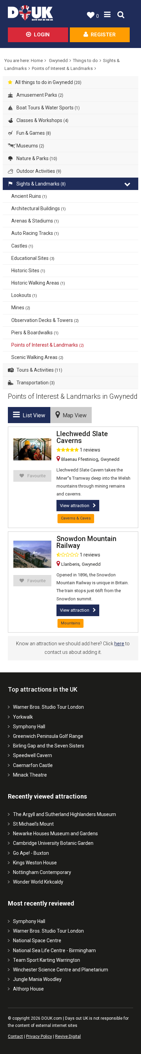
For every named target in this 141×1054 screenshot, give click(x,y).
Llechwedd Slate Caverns (82, 437)
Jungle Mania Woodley (37, 979)
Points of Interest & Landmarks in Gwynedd (73, 396)
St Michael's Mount (33, 824)
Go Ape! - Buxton (31, 853)
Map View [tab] (73, 415)
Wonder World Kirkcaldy (38, 882)
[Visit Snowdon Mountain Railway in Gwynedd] (32, 554)
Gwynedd (58, 60)
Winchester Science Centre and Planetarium (60, 969)
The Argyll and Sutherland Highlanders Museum (64, 814)
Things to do (85, 60)
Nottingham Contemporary (42, 872)
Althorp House (28, 989)
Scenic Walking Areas (37, 357)
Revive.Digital (68, 1036)
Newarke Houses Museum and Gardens (55, 833)
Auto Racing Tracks (35, 233)
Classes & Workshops (41, 120)
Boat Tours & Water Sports (47, 107)
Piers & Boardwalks (35, 332)
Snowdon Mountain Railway (86, 542)
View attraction (74, 505)
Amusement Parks (39, 95)
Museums (29, 145)
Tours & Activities (38, 370)
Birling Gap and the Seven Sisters (48, 745)
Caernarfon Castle (33, 765)
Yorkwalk (23, 717)
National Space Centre (37, 940)
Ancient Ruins (29, 196)
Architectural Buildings (38, 208)
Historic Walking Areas (38, 283)
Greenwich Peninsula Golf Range (48, 736)
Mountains (70, 623)
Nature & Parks (36, 158)
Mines (20, 307)
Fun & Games (33, 133)
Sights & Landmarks (40, 184)
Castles (22, 246)
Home (37, 60)
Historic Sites (28, 270)
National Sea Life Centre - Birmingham (54, 950)
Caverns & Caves (76, 518)
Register (103, 35)
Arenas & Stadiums (35, 221)
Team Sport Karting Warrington (46, 960)
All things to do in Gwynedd (48, 82)
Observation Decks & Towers (45, 320)
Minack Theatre (30, 775)
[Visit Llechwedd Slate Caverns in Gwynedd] (32, 449)
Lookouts (24, 295)
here (119, 643)
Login (42, 35)
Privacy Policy (39, 1036)
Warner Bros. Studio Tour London (48, 707)
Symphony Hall (29, 726)
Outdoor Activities (38, 171)
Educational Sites (32, 258)
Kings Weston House (35, 862)
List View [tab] (32, 415)
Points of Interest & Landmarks (62, 68)
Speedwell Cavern (32, 755)
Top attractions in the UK (42, 689)
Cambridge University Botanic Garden (53, 843)
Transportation (35, 382)
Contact (15, 1036)
